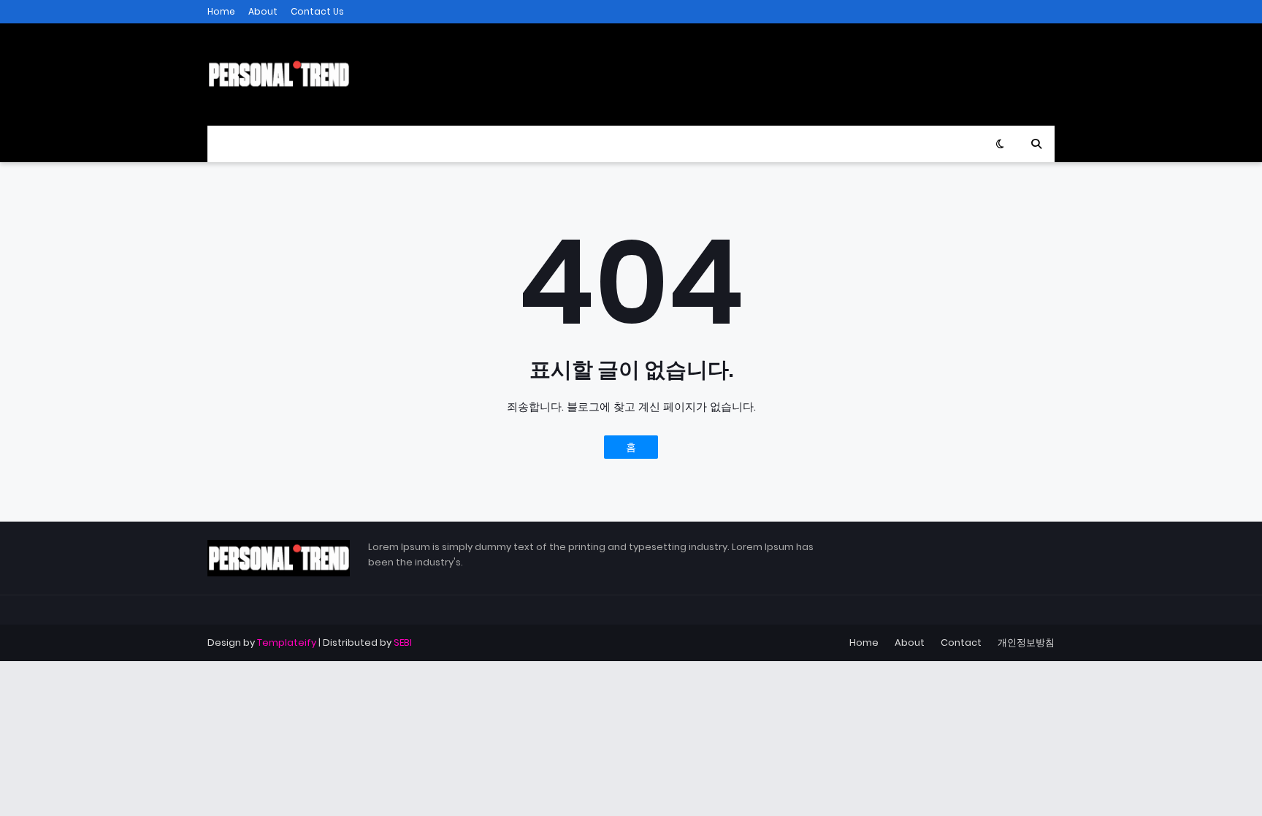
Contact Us (317, 11)
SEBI (403, 642)
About (263, 11)
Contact (961, 642)
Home (221, 11)
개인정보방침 (1026, 642)
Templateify (286, 642)
